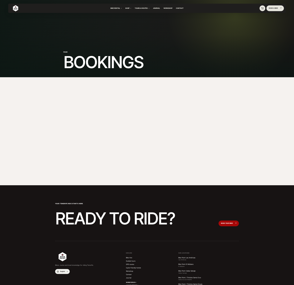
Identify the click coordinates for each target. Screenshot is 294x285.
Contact (180, 8)
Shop (127, 8)
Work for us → (131, 282)
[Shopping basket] (262, 8)
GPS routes (130, 264)
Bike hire (129, 258)
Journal (156, 8)
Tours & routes (141, 8)
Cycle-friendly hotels (133, 268)
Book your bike (228, 223)
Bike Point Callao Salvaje (187, 272)
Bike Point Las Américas (186, 259)
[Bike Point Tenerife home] (15, 8)
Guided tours (130, 261)
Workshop (168, 8)
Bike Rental (115, 8)
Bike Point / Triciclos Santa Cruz (189, 279)
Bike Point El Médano (186, 265)
